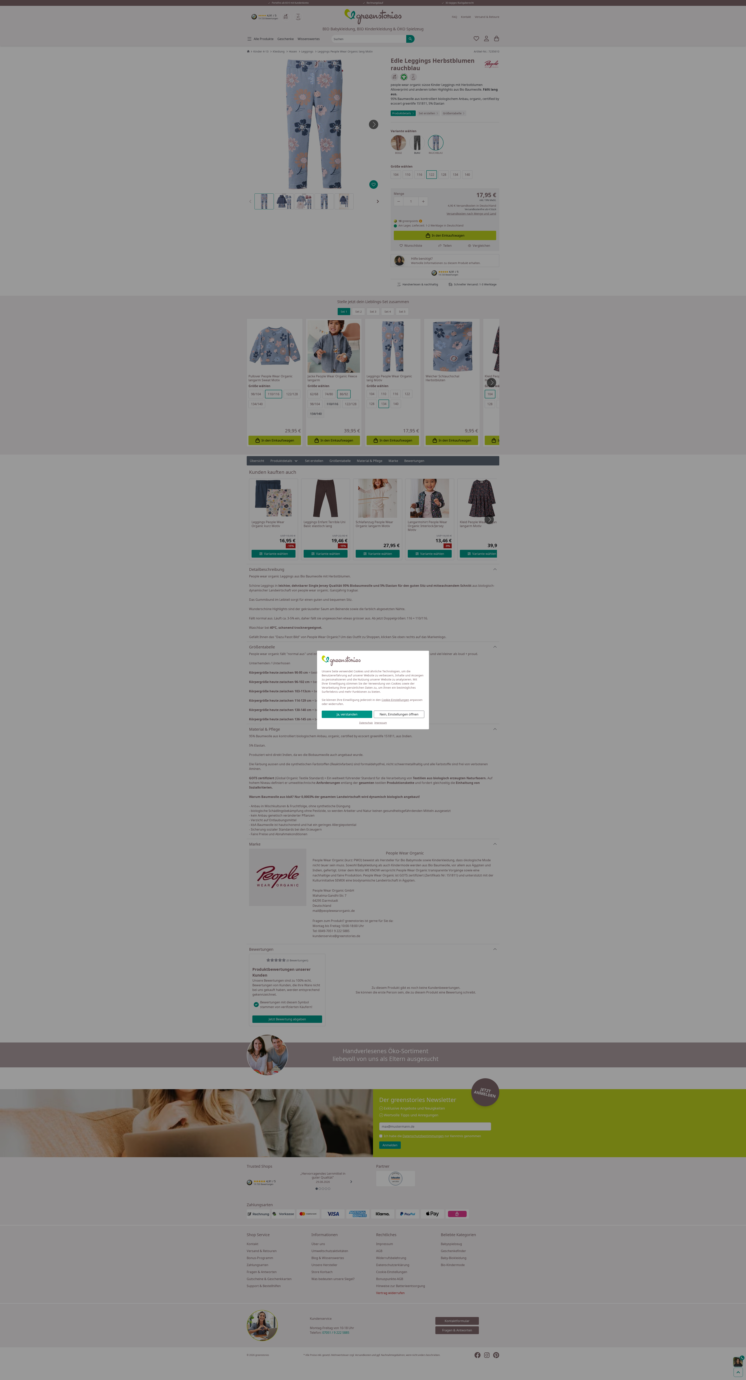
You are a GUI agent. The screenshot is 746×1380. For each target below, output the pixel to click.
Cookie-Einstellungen (395, 700)
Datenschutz (366, 722)
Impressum (380, 722)
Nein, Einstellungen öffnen (399, 714)
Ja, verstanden (347, 714)
